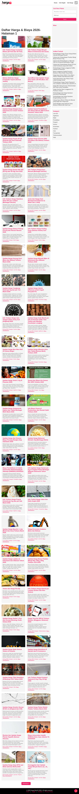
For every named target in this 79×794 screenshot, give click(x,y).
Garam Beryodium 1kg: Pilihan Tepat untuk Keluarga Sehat (63, 79)
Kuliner (55, 124)
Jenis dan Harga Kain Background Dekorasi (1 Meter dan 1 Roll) (36, 200)
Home (55, 2)
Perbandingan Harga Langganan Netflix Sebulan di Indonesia (64, 68)
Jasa (54, 131)
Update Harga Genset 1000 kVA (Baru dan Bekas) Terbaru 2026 (38, 140)
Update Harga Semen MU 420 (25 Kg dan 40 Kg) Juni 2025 (13, 170)
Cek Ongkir (62, 2)
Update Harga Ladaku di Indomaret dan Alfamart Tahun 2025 (13, 560)
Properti (55, 122)
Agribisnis (56, 115)
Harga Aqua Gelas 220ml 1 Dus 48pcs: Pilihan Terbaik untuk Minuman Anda (63, 75)
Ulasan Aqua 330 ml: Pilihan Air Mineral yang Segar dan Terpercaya (64, 100)
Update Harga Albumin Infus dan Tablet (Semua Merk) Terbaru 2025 (38, 351)
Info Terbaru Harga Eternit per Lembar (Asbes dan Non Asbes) (38, 590)
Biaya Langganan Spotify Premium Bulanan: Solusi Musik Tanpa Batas (63, 72)
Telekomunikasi (57, 135)
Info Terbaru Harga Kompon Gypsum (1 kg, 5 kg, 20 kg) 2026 (38, 679)
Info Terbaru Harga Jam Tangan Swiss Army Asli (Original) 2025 (11, 319)
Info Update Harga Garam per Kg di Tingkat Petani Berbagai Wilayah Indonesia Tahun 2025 (38, 470)
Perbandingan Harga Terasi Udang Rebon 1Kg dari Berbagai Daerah (64, 54)
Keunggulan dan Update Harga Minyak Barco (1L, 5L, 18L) (38, 766)
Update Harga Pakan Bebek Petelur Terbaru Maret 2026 (37, 708)
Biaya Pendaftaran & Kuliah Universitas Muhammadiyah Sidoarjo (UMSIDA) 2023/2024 (13, 469)
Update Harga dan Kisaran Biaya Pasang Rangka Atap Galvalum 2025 (12, 439)
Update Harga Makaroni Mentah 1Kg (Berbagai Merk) (38, 439)
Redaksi (40, 791)
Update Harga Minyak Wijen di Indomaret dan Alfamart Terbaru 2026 (38, 260)
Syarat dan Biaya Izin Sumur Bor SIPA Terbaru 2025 (38, 381)
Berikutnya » (26, 783)
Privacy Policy (49, 791)
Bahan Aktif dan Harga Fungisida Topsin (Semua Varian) (12, 79)
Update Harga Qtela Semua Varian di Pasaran (12, 650)
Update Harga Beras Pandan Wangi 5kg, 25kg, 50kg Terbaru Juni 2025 (38, 560)
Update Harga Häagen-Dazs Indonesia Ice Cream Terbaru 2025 (13, 110)
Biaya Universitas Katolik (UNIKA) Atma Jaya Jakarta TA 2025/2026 (38, 736)
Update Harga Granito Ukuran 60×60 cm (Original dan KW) (13, 708)
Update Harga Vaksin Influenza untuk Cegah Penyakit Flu (36, 289)
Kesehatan (56, 126)
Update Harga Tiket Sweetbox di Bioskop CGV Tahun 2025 (13, 678)
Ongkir (34, 791)
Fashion (55, 128)
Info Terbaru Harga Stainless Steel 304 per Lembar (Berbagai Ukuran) (13, 200)
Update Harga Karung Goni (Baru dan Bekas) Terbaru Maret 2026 (12, 260)
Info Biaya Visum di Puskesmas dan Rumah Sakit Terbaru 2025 (38, 410)
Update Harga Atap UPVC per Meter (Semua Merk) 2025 (13, 766)
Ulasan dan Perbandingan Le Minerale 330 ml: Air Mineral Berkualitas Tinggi (63, 61)
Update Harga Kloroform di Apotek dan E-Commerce (37, 650)
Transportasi (56, 133)
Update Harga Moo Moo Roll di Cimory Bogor (13, 350)
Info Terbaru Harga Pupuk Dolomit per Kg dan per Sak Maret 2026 (12, 501)
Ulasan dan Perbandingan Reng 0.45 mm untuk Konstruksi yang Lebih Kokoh (64, 65)
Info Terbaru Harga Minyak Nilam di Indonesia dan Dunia (38, 50)
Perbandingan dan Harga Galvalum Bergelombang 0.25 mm (63, 97)
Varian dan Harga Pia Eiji (11, 588)
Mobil (54, 118)
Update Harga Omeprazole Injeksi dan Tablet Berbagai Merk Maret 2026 (12, 410)
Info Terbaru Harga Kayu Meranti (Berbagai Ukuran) (37, 170)
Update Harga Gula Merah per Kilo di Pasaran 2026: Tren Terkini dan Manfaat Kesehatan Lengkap (38, 320)
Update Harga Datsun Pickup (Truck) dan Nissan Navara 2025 (13, 230)
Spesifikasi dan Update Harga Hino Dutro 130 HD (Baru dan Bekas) (38, 79)
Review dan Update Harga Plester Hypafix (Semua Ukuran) (12, 736)
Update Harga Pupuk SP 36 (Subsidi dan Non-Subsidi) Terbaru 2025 (12, 140)
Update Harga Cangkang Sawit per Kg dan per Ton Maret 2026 (12, 289)
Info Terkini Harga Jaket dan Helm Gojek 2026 (38, 500)
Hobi (54, 137)
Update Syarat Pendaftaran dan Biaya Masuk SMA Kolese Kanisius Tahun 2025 (38, 110)
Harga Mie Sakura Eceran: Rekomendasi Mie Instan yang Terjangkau (64, 86)
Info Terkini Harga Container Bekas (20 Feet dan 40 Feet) (13, 50)
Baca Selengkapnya (7, 775)
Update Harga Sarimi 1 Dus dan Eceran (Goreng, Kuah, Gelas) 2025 (12, 620)
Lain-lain (55, 113)
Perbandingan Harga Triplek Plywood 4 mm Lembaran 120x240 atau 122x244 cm (64, 83)
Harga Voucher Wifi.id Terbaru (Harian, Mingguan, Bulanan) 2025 (38, 620)
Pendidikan (56, 120)
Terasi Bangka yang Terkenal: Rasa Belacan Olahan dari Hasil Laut (63, 104)
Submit (64, 19)
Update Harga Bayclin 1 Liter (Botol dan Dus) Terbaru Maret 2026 (13, 530)
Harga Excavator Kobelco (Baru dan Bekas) (37, 530)
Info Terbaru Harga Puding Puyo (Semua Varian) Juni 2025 (37, 230)
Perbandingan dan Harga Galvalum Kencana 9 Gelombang (63, 93)
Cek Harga (70, 2)
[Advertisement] (26, 17)
